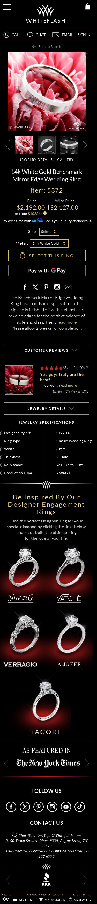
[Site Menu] (7, 6)
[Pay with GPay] (47, 270)
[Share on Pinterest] (46, 290)
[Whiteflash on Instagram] (56, 287)
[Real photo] (47, 145)
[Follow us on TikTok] (79, 810)
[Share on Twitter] (35, 287)
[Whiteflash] (46, 14)
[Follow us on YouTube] (66, 810)
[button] (36, 37)
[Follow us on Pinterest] (38, 810)
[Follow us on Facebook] (11, 810)
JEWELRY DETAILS (36, 160)
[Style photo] (24, 145)
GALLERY (65, 160)
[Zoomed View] (69, 145)
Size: (32, 231)
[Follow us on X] (25, 810)
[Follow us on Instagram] (52, 810)
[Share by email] (67, 287)
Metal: (22, 243)
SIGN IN (84, 34)
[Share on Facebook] (26, 287)
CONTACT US (46, 823)
